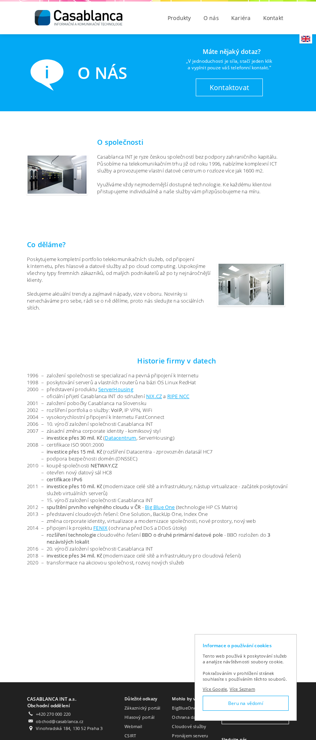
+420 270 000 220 (53, 714)
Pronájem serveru (190, 735)
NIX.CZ (154, 396)
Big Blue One (160, 507)
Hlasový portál (139, 717)
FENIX (100, 527)
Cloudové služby (189, 726)
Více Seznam (242, 689)
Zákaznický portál (142, 708)
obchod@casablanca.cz (59, 721)
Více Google (215, 689)
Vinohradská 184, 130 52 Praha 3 (69, 728)
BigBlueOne (184, 708)
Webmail (133, 726)
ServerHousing (115, 389)
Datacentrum (120, 437)
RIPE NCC (178, 396)
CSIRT (130, 735)
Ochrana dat (184, 717)
